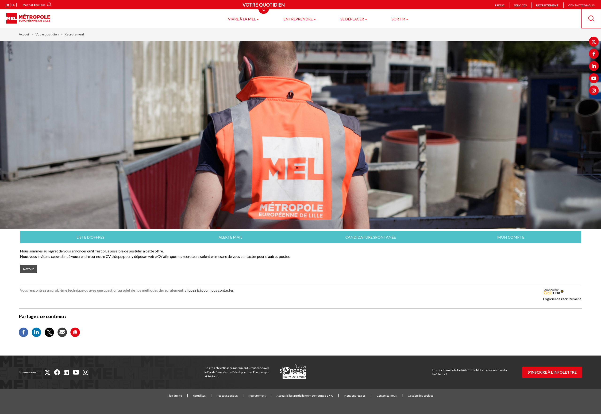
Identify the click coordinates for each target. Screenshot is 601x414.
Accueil (24, 34)
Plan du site (175, 395)
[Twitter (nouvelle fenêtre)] (593, 41)
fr (7, 5)
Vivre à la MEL (242, 19)
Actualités (199, 395)
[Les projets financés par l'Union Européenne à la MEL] (293, 372)
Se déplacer (352, 19)
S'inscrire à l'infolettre (552, 372)
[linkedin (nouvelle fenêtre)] (66, 372)
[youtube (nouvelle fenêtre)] (76, 372)
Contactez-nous (581, 5)
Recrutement (547, 5)
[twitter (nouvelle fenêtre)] (47, 372)
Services (520, 5)
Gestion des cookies (420, 395)
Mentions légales (355, 395)
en (13, 5)
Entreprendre (298, 19)
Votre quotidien (47, 34)
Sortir (398, 19)
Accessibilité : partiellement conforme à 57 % (305, 395)
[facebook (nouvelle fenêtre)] (57, 372)
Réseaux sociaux (227, 395)
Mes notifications (34, 5)
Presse (500, 5)
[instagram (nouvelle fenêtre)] (85, 372)
